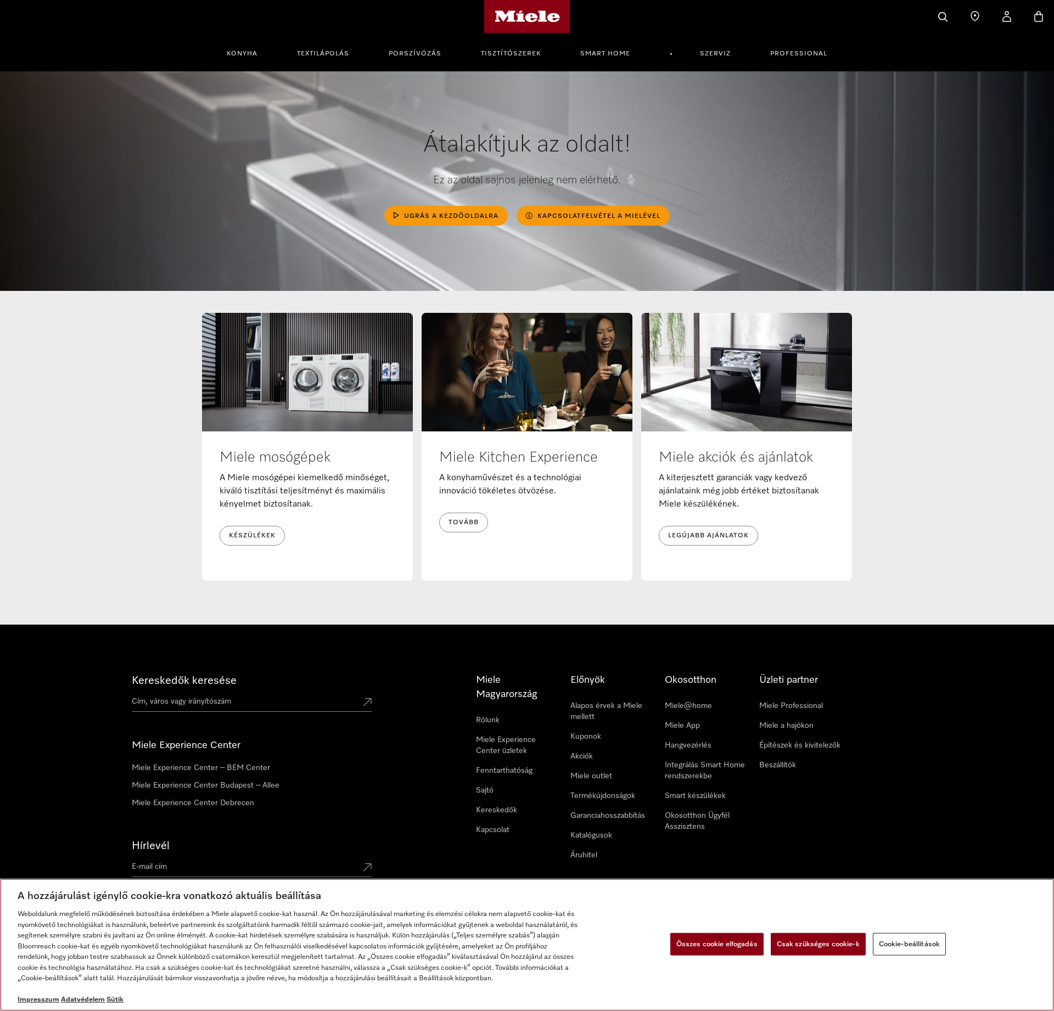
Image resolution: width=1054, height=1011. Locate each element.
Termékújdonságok (602, 796)
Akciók (581, 756)
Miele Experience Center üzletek (506, 745)
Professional (798, 53)
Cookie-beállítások (909, 943)
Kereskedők (496, 810)
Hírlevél (151, 845)
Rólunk (488, 720)
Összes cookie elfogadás (717, 943)
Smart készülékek (695, 796)
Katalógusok (591, 835)
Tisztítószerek (511, 53)
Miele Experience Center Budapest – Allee (205, 785)
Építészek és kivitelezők (799, 745)
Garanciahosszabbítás (607, 815)
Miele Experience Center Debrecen (193, 803)
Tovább (463, 522)
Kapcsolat (492, 830)
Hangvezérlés (688, 745)
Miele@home (688, 706)
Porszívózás (415, 53)
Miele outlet (591, 776)
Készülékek (252, 535)
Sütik (115, 999)
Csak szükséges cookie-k (818, 943)
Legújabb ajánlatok (708, 535)
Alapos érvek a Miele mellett (606, 711)
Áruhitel (583, 855)
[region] (527, 945)
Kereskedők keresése (184, 680)
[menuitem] (248, 52)
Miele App (682, 725)
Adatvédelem (83, 999)
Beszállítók (777, 765)
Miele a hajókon (786, 725)
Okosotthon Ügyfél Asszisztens (697, 821)
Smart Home (605, 53)
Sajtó (485, 790)
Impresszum (38, 999)
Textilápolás (323, 53)
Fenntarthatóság (504, 770)
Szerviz (715, 53)
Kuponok (585, 736)
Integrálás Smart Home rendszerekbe (705, 770)
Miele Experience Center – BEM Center (201, 768)
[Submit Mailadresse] (367, 868)
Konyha (242, 53)
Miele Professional (791, 706)
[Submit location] (367, 703)
